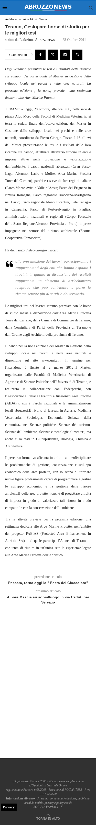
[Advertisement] (48, 687)
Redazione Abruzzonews (37, 40)
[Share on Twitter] (53, 55)
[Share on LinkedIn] (65, 55)
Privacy (9, 807)
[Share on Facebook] (40, 55)
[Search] (90, 7)
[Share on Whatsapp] (77, 55)
